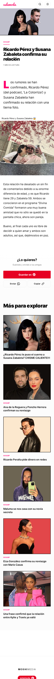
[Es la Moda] (9, 4)
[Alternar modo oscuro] (48, 4)
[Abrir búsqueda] (40, 4)
